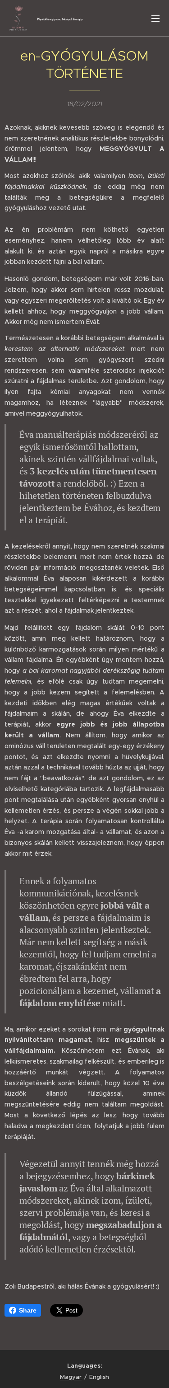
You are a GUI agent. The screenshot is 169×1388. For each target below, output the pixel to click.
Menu (155, 18)
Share (28, 1310)
